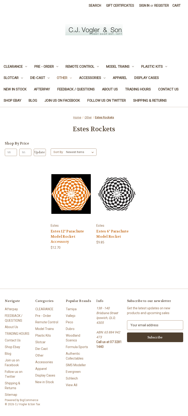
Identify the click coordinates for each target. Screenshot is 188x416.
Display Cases (146, 78)
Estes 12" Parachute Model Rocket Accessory (67, 236)
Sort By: (58, 152)
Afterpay (42, 89)
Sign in (144, 5)
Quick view (70, 185)
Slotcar (11, 78)
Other (62, 78)
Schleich (72, 378)
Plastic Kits (152, 66)
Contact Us (168, 89)
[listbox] (80, 152)
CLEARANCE (13, 66)
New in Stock (15, 89)
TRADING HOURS (138, 89)
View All (71, 385)
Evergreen (73, 372)
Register (161, 5)
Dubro (70, 329)
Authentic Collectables (74, 356)
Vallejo (70, 316)
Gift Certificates (120, 5)
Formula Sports (77, 347)
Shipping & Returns (150, 100)
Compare (69, 194)
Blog (33, 100)
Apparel (120, 78)
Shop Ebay (12, 100)
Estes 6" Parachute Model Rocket (112, 234)
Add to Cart (71, 202)
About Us (110, 89)
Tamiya (71, 309)
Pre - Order (44, 66)
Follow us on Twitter (106, 100)
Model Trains (118, 66)
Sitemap (11, 394)
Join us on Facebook (62, 100)
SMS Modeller (76, 365)
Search (95, 5)
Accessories (90, 78)
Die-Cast (37, 78)
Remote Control (80, 66)
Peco (69, 322)
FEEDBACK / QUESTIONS (76, 89)
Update (39, 152)
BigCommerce (29, 400)
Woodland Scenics (73, 338)
